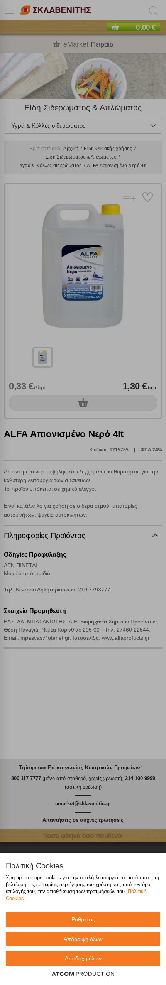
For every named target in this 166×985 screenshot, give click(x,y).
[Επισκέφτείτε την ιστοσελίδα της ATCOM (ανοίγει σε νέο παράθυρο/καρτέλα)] (83, 974)
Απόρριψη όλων (83, 939)
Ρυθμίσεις (83, 919)
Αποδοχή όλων (83, 958)
